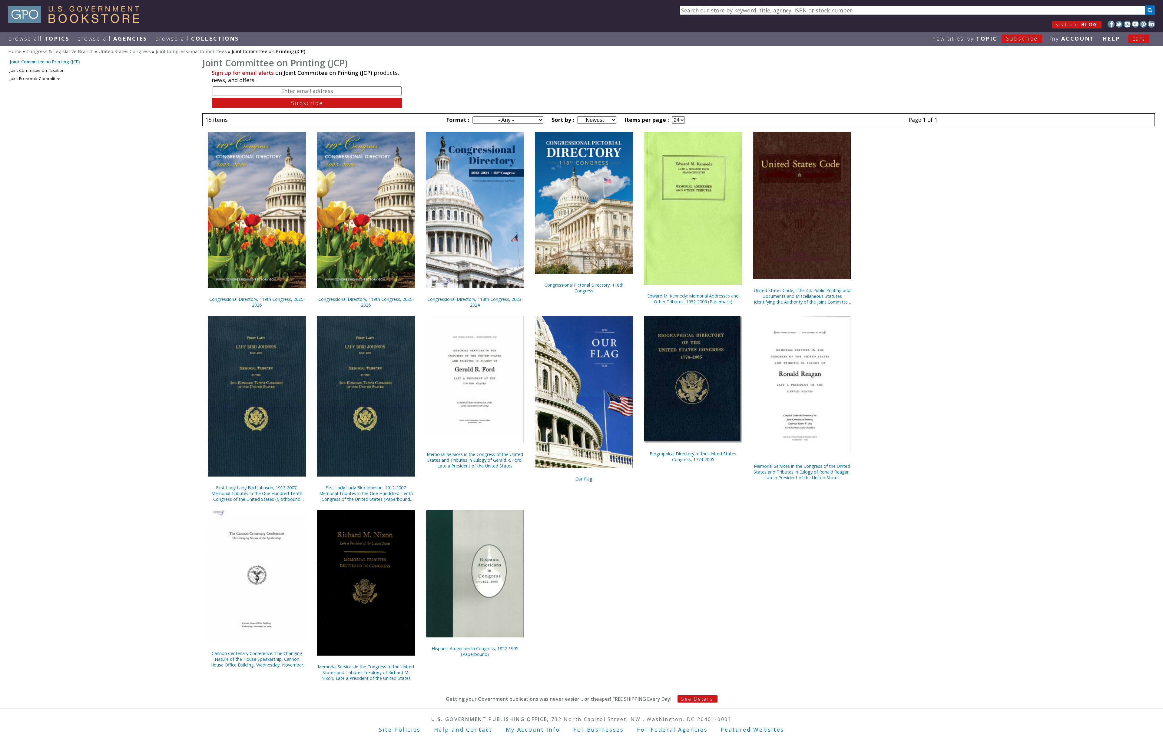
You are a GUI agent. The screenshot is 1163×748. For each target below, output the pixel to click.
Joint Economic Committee (35, 78)
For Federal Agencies (672, 729)
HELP (1111, 38)
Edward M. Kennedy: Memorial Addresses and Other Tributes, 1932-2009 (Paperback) (693, 298)
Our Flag (583, 479)
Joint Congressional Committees (191, 51)
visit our (1077, 24)
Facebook (1111, 24)
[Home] (76, 21)
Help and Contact (463, 729)
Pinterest (1143, 24)
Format (457, 119)
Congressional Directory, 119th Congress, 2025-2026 (257, 302)
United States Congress (124, 51)
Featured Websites (752, 729)
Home (15, 51)
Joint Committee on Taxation (37, 70)
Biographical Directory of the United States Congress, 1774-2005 (693, 456)
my (1072, 38)
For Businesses (598, 729)
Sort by (562, 119)
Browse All (38, 38)
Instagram (1127, 24)
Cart (1138, 38)
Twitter (1119, 24)
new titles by (985, 38)
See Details (697, 699)
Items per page (646, 119)
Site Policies (400, 729)
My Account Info (533, 729)
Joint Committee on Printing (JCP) (45, 62)
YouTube (1135, 24)
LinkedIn (1151, 24)
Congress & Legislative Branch (60, 51)
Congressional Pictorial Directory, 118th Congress (584, 288)
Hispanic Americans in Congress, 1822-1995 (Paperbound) (475, 651)
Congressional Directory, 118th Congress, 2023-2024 (475, 302)
